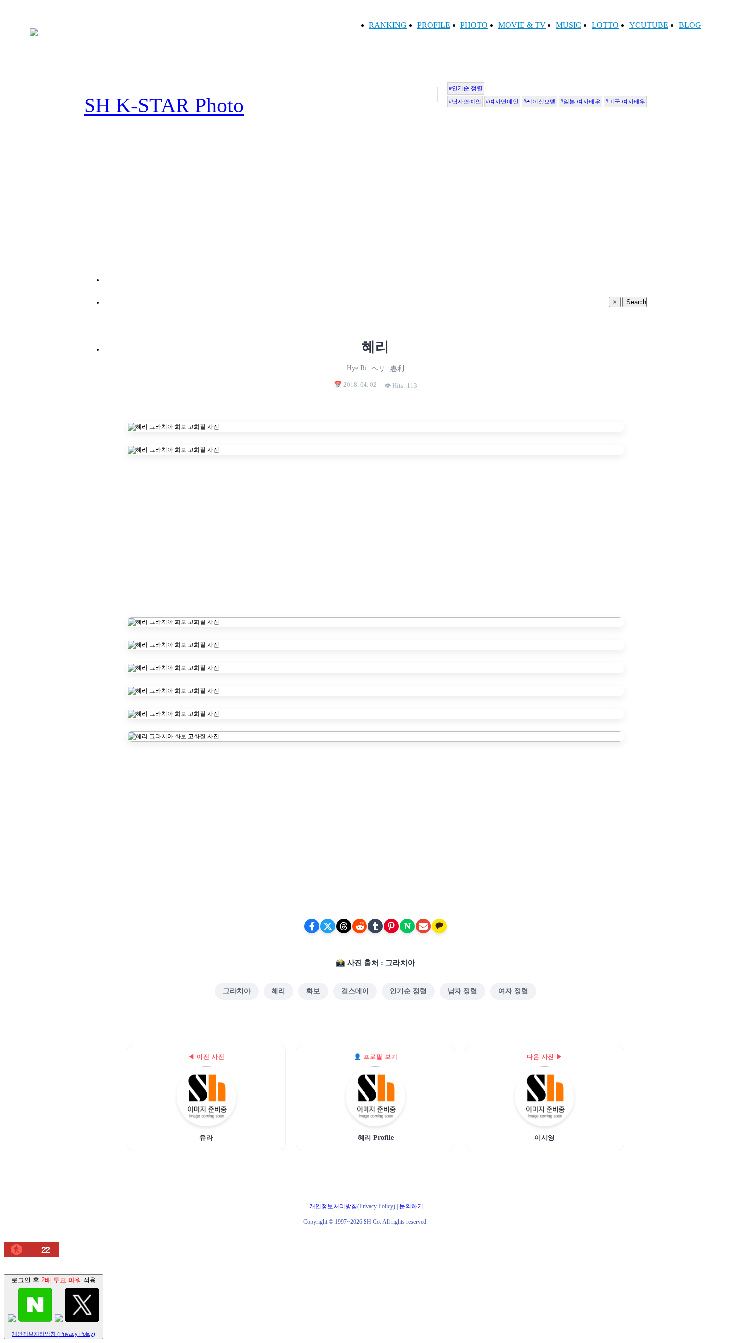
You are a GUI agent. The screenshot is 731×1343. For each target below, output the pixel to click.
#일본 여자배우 (580, 101)
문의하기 (411, 1206)
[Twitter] (327, 926)
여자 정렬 (513, 991)
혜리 (278, 991)
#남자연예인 (465, 101)
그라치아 (400, 963)
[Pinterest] (391, 926)
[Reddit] (359, 926)
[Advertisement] (375, 212)
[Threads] (343, 926)
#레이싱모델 (539, 101)
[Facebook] (311, 926)
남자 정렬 (462, 991)
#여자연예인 (502, 101)
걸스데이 (355, 991)
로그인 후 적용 (53, 1306)
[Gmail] (423, 926)
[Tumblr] (375, 926)
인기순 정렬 (408, 991)
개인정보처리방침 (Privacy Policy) (53, 1334)
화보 (313, 991)
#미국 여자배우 (625, 101)
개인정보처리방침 (333, 1206)
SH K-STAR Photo (164, 105)
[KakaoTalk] (439, 926)
